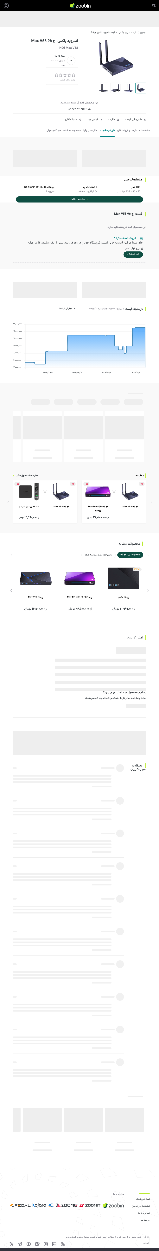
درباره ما (145, 1220)
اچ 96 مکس (123, 597)
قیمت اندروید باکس (127, 32)
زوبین (142, 32)
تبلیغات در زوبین (141, 1206)
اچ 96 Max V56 (35, 597)
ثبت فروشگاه (143, 1199)
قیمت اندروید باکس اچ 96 (103, 32)
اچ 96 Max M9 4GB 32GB (79, 597)
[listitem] (114, 501)
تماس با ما (144, 1213)
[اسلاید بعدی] (8, 502)
